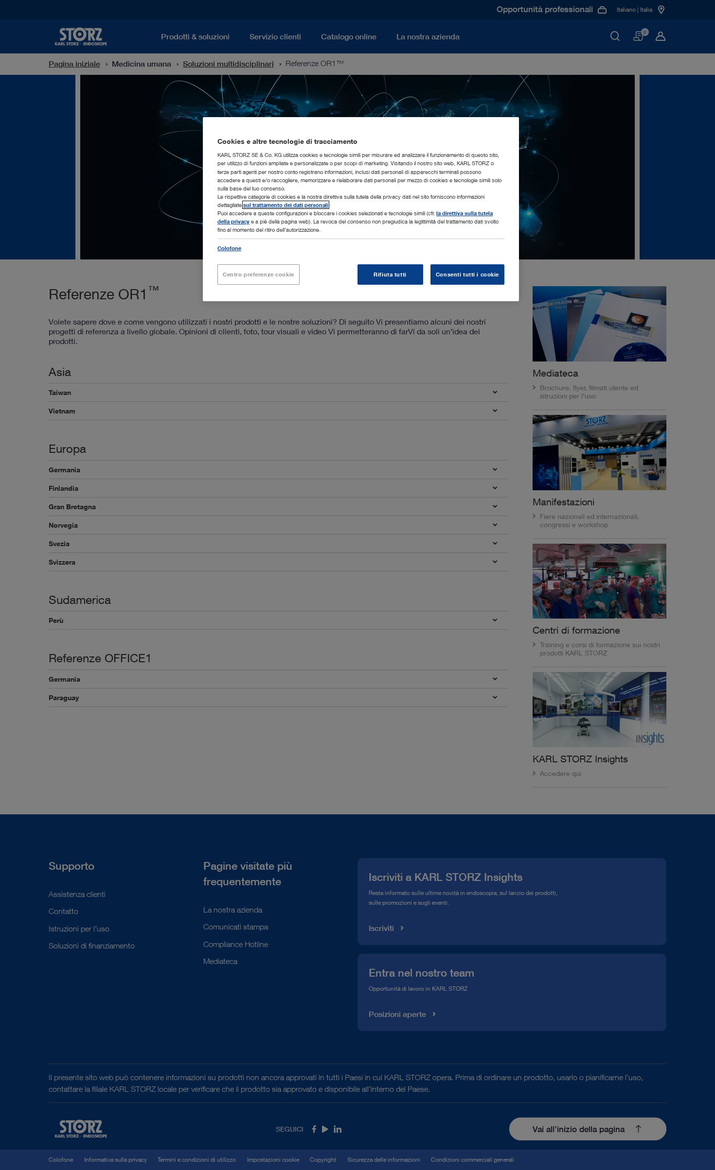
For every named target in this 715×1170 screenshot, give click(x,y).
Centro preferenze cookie (258, 274)
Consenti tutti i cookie (467, 274)
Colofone (229, 248)
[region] (361, 209)
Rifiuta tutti (390, 274)
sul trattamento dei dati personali (285, 205)
